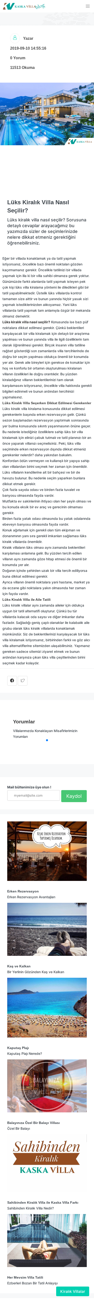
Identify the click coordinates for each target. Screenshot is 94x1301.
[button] (87, 6)
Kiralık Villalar (72, 1291)
